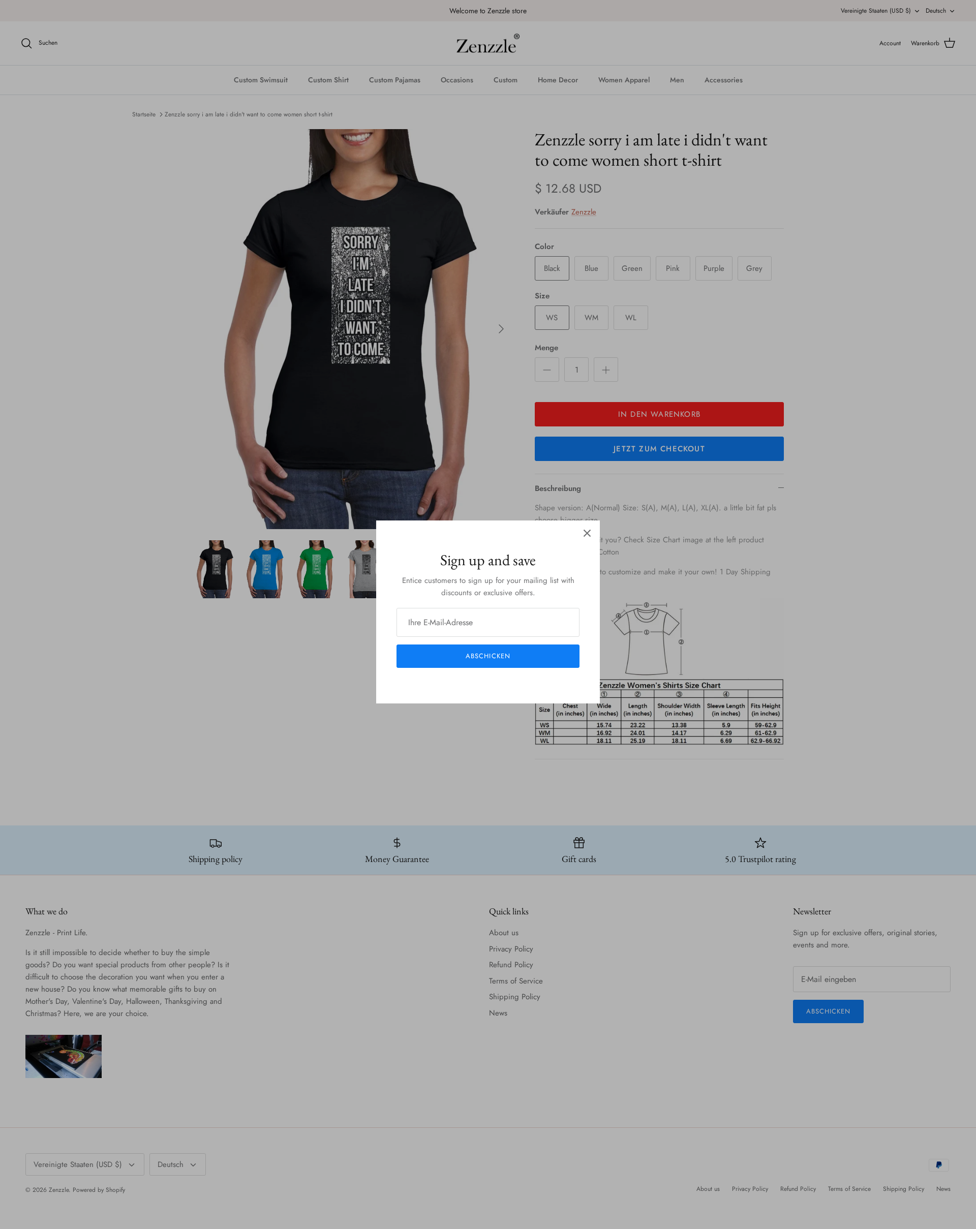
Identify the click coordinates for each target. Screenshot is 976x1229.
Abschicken (488, 656)
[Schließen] (587, 533)
